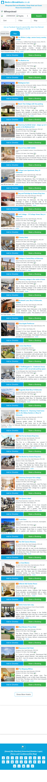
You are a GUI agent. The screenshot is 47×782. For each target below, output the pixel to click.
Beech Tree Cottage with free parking (30, 104)
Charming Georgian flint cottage (30, 477)
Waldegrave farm (23, 83)
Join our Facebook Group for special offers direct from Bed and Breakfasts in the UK (24, 28)
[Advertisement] (23, 719)
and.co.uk (17, 2)
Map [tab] (15, 33)
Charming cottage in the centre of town (32, 279)
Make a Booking (35, 55)
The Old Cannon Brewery (27, 542)
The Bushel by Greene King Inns (30, 457)
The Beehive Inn (23, 60)
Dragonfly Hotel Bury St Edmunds (30, 390)
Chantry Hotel (23, 237)
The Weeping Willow (26, 669)
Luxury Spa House (25, 346)
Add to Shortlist (12, 55)
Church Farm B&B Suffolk (27, 148)
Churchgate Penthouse (26, 323)
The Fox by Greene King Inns (29, 436)
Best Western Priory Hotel (27, 627)
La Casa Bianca (24, 563)
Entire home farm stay (26, 605)
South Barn (22, 519)
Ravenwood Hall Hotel (26, 648)
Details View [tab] (5, 33)
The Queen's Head (25, 498)
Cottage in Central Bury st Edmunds (31, 258)
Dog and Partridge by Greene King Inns (31, 193)
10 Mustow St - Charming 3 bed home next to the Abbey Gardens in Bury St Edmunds (30, 413)
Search (39, 16)
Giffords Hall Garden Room (28, 584)
